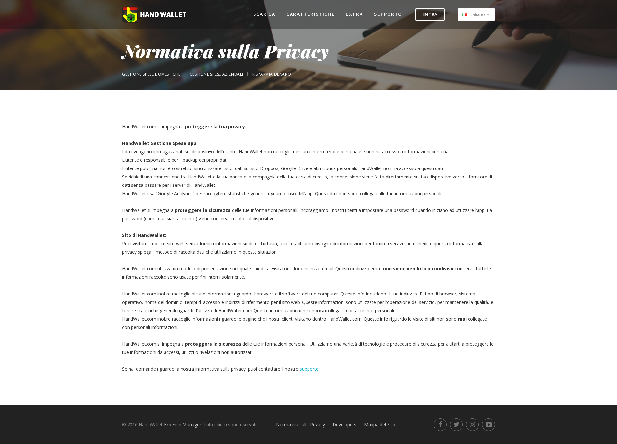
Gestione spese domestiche (151, 74)
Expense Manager (182, 424)
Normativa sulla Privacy (300, 424)
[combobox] (476, 14)
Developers (344, 424)
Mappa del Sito (379, 424)
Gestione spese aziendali (216, 74)
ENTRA (429, 14)
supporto (309, 369)
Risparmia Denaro (271, 74)
